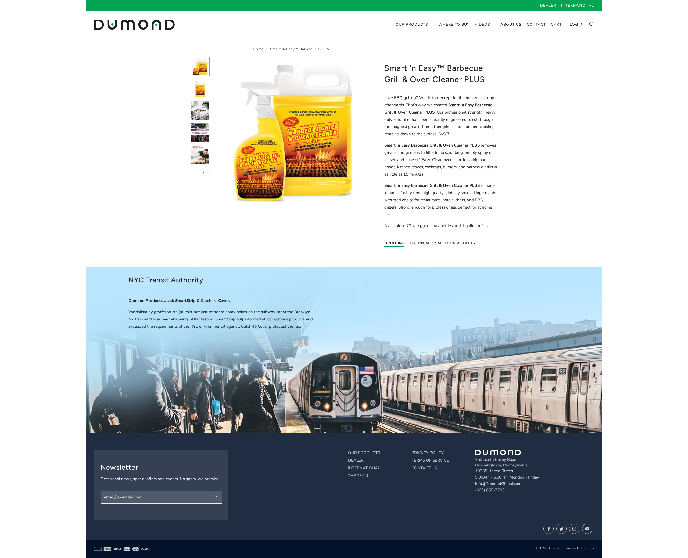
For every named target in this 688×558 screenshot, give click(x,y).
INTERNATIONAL (364, 468)
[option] (293, 132)
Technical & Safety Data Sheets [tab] (442, 243)
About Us (511, 24)
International (577, 5)
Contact (536, 24)
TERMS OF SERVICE (430, 460)
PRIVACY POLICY (427, 452)
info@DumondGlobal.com (498, 483)
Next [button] (205, 172)
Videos (482, 24)
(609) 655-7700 (490, 490)
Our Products (412, 24)
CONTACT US (424, 468)
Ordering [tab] (394, 243)
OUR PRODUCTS (364, 452)
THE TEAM (358, 475)
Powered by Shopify (579, 548)
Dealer (548, 5)
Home (258, 49)
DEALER (356, 460)
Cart (556, 24)
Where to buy (454, 24)
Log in (577, 24)
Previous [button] (195, 172)
